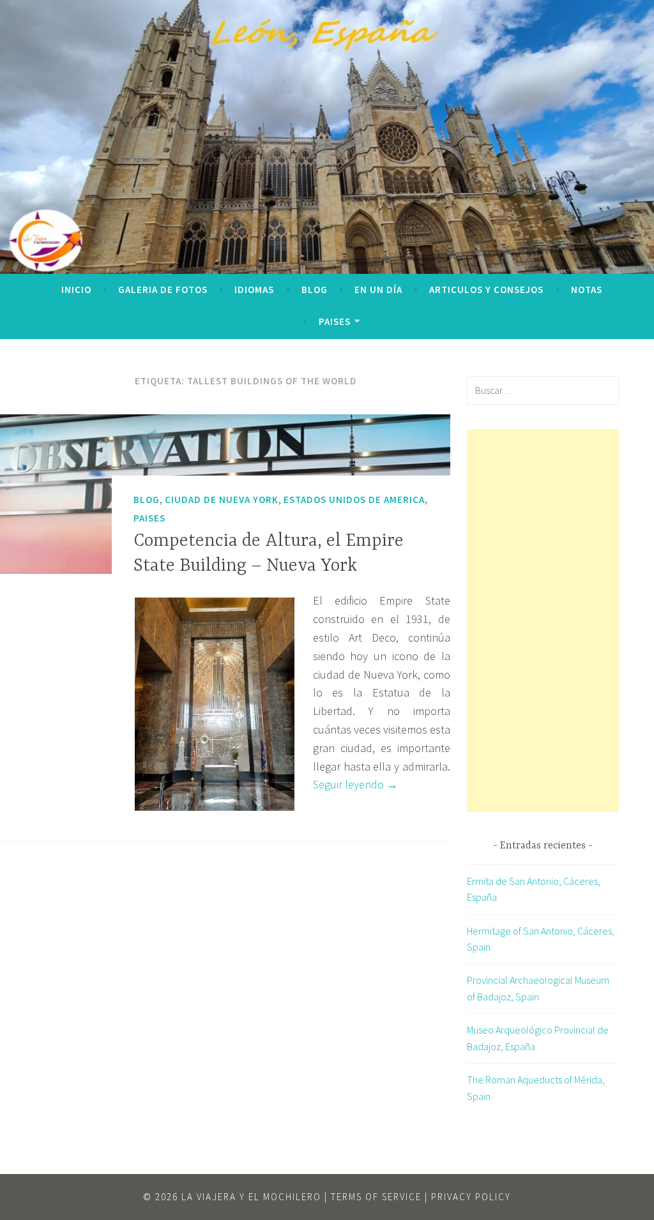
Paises (335, 321)
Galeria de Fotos (163, 289)
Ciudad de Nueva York (221, 499)
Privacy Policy (471, 1197)
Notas (586, 289)
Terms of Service (376, 1197)
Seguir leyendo (355, 784)
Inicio (76, 289)
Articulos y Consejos (486, 289)
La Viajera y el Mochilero (251, 1197)
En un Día (378, 289)
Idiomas (254, 289)
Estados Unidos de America (354, 499)
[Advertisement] (543, 620)
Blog (314, 289)
